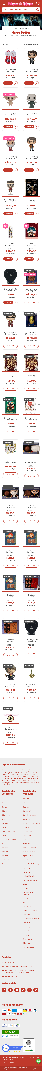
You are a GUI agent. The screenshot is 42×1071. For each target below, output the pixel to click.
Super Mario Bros (29, 931)
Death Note (27, 827)
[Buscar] (37, 9)
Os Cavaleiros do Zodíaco (29, 893)
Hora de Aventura (29, 848)
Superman (26, 935)
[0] (37, 4)
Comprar (8, 83)
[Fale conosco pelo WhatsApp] (38, 1061)
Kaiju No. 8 (27, 860)
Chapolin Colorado (29, 815)
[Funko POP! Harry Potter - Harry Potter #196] (37, 170)
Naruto (25, 884)
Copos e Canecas (8, 831)
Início (15, 29)
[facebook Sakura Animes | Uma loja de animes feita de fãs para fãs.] (10, 990)
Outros (25, 898)
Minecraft (26, 868)
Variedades (6, 864)
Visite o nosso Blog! (12, 976)
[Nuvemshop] (8, 1062)
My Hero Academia (30, 880)
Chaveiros (5, 823)
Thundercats (27, 939)
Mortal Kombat (28, 872)
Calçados (5, 819)
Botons (4, 807)
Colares (4, 827)
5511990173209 (10, 962)
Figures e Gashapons (9, 839)
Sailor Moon (27, 906)
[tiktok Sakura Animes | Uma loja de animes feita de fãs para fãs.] (23, 990)
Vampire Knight (28, 947)
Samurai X (26, 915)
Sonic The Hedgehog (31, 919)
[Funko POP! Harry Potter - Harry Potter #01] (37, 83)
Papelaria (5, 852)
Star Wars (26, 923)
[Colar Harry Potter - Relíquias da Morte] (16, 302)
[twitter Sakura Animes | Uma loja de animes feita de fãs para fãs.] (29, 990)
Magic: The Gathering (31, 864)
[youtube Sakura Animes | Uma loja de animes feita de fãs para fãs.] (16, 990)
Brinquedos (6, 815)
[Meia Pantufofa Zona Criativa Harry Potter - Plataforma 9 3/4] (16, 83)
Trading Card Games (9, 860)
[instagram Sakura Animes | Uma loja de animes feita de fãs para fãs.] (4, 990)
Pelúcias (5, 856)
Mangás (5, 844)
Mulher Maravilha (29, 876)
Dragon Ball (27, 835)
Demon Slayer (28, 831)
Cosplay (4, 835)
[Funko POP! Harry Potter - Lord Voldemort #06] (37, 127)
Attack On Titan (28, 803)
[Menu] (4, 4)
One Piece (27, 888)
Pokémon (26, 902)
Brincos (4, 811)
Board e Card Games (9, 803)
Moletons (5, 848)
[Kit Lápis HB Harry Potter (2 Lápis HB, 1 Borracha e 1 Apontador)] (16, 259)
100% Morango (28, 799)
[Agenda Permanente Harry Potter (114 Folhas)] (37, 259)
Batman (26, 807)
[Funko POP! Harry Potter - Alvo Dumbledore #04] (16, 170)
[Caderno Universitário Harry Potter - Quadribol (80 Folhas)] (37, 213)
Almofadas (6, 799)
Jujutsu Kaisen (28, 856)
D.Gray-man (27, 819)
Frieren (25, 839)
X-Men (25, 951)
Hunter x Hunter (29, 852)
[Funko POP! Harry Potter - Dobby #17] (16, 127)
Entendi (37, 1068)
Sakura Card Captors (30, 911)
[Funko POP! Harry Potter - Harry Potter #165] (16, 213)
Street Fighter (28, 927)
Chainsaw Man (28, 811)
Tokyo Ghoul (27, 943)
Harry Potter (27, 844)
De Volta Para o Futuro (31, 823)
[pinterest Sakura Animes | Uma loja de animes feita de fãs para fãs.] (35, 990)
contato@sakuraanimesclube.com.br (18, 966)
